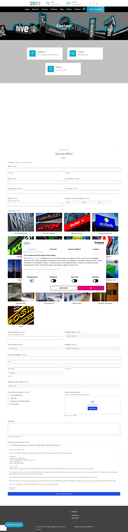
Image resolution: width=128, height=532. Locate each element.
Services (45, 9)
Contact (86, 9)
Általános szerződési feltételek (83, 526)
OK (91, 288)
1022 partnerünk (35, 258)
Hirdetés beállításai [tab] (74, 249)
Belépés (74, 511)
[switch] (53, 280)
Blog (62, 9)
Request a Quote (14, 525)
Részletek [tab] (53, 249)
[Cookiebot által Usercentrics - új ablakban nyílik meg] (96, 243)
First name (11, 173)
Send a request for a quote (64, 494)
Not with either (15, 404)
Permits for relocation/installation (20, 401)
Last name (67, 173)
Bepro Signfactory (52, 526)
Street (9, 361)
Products (54, 9)
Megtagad (64, 288)
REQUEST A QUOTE (95, 9)
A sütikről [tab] (95, 249)
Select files (92, 408)
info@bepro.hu (77, 4)
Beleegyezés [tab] (32, 249)
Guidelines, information (75, 517)
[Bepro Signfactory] (35, 3)
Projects (77, 9)
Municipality (11, 368)
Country (10, 376)
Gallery (69, 9)
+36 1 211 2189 (55, 4)
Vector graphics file (16, 395)
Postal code (68, 368)
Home (27, 9)
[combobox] (72, 202)
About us (35, 9)
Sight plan (14, 398)
